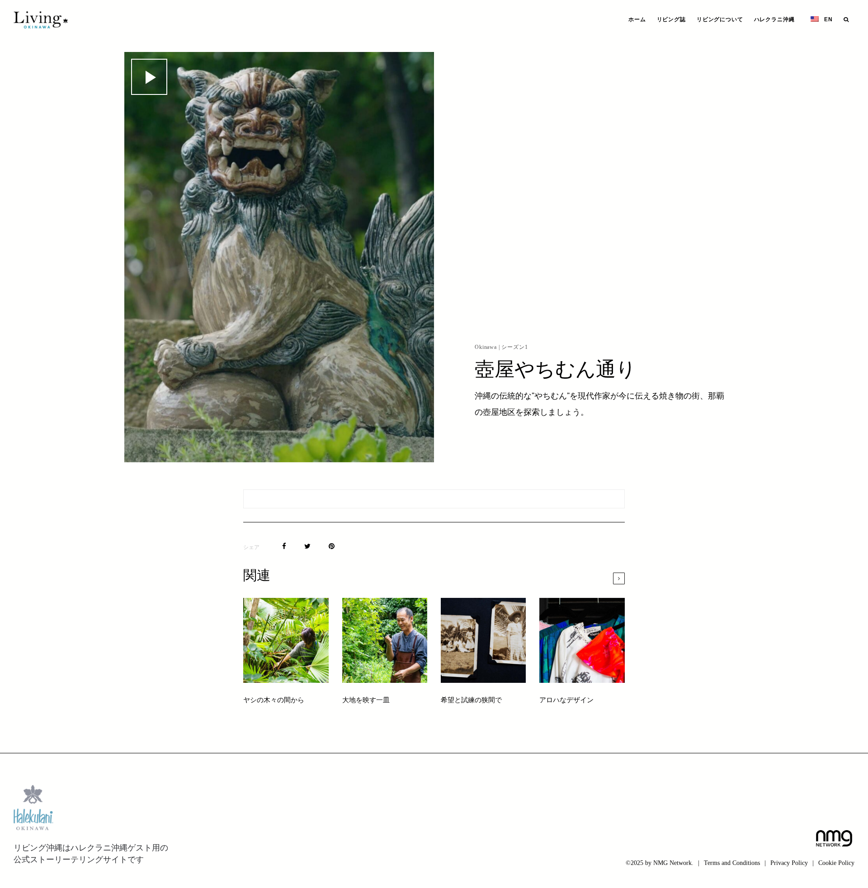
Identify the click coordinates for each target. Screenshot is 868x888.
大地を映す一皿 (366, 700)
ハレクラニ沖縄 (774, 19)
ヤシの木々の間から (273, 700)
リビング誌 (671, 19)
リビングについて (720, 19)
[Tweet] (307, 546)
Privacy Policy (789, 863)
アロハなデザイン (566, 700)
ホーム (637, 19)
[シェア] (284, 546)
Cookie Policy (836, 863)
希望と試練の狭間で (471, 700)
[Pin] (332, 546)
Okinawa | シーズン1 (501, 347)
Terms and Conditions (732, 863)
